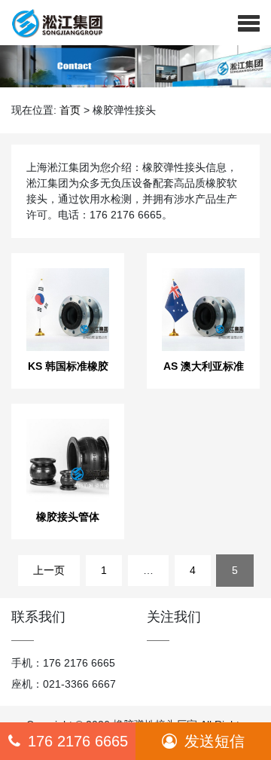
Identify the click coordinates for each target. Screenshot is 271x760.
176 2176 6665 (78, 741)
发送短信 (214, 741)
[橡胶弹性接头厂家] (51, 22)
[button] (249, 22)
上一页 (49, 570)
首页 (70, 110)
